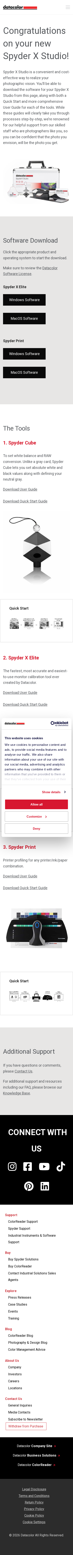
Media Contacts (19, 1412)
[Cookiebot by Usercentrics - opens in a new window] (51, 723)
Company (14, 1367)
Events (13, 1311)
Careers (13, 1381)
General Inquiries (20, 1405)
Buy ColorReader (20, 1266)
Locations (15, 1388)
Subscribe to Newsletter (25, 1419)
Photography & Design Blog (27, 1343)
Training (13, 1318)
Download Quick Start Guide (25, 501)
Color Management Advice (26, 1350)
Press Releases (19, 1297)
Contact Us (23, 1071)
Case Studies (17, 1304)
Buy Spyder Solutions (23, 1259)
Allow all (36, 804)
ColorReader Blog (20, 1336)
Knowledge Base (16, 1093)
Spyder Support (19, 1229)
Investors (15, 1374)
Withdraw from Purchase (25, 1426)
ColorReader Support (23, 1222)
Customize (34, 816)
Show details (51, 792)
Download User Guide (20, 489)
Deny (36, 828)
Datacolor (34, 1446)
